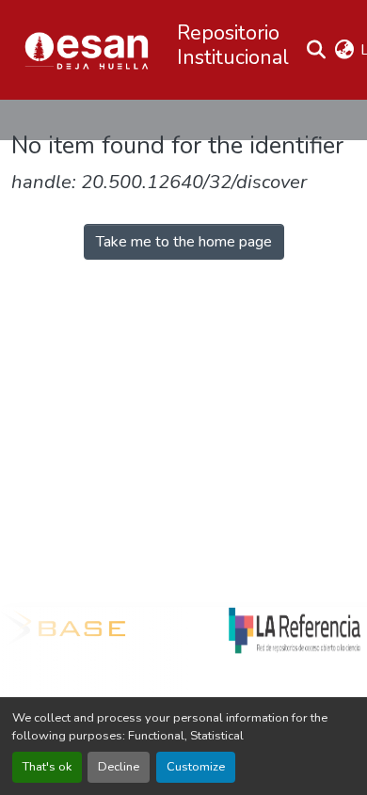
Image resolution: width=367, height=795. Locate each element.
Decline (118, 766)
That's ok (47, 766)
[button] (86, 50)
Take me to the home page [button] (184, 241)
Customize (196, 766)
